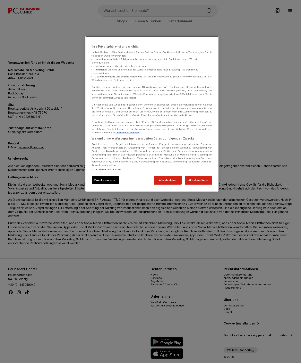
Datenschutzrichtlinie (127, 132)
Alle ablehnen (167, 180)
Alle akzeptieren (198, 180)
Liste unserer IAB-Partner (106, 169)
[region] (151, 114)
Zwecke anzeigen (105, 180)
